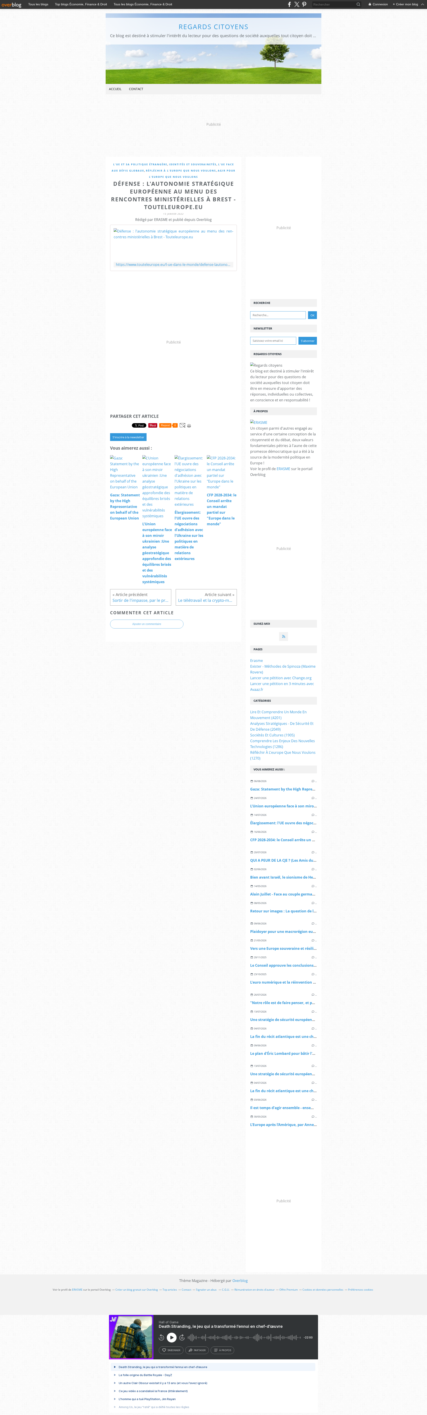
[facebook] (289, 4)
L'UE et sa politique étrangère (140, 164)
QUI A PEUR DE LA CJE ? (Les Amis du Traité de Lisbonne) (299, 860)
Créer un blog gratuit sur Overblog (136, 1290)
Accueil (115, 89)
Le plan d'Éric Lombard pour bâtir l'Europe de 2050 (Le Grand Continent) (313, 1053)
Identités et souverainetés (192, 164)
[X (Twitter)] (297, 4)
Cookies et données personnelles (322, 1290)
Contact (136, 89)
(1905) (272, 735)
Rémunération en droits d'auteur (254, 1290)
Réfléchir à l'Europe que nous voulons (181, 170)
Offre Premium (288, 1290)
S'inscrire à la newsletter (128, 437)
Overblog (240, 1280)
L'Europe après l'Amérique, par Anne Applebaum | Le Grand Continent (312, 1124)
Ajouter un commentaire (146, 624)
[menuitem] (115, 89)
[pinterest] (304, 4)
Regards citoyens (213, 26)
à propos (225, 1350)
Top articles (170, 1290)
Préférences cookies (360, 1290)
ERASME (283, 468)
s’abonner (173, 1350)
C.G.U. (226, 1290)
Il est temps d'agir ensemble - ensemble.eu (287, 1107)
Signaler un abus (206, 1290)
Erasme (256, 660)
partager (200, 1350)
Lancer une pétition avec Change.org (281, 677)
